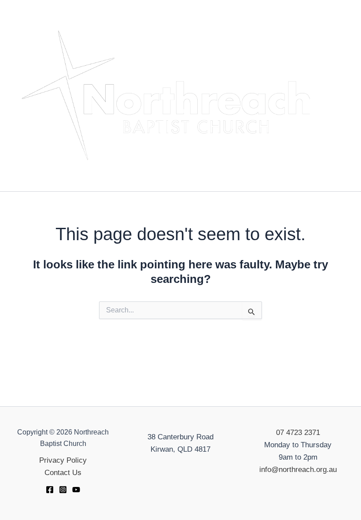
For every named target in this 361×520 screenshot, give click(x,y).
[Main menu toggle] (342, 96)
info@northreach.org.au (298, 469)
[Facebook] (50, 490)
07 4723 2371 (298, 432)
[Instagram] (63, 490)
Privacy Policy (63, 460)
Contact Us (62, 472)
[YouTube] (76, 490)
